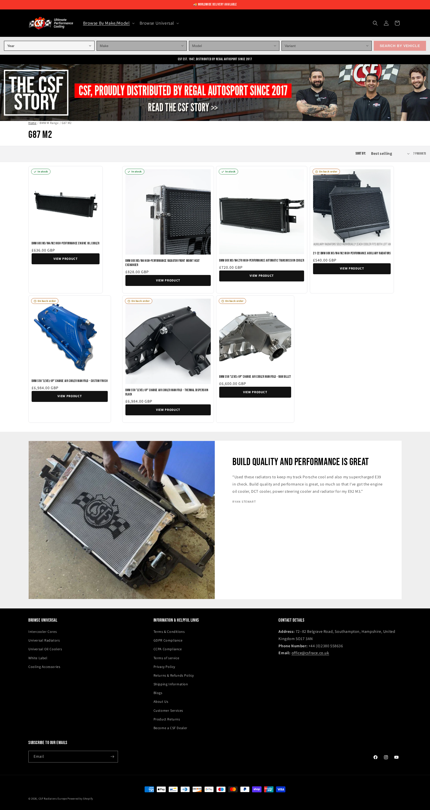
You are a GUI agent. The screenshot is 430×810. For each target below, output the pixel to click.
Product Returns (167, 719)
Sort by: (361, 154)
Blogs (158, 693)
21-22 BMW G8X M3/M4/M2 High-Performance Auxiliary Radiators (352, 253)
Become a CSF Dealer (170, 728)
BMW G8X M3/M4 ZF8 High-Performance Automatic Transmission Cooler (261, 261)
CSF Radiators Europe (53, 798)
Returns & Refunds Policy (174, 675)
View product (66, 259)
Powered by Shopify (80, 798)
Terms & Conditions (169, 631)
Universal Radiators (44, 640)
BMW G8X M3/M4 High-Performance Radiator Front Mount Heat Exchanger (162, 263)
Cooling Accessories (44, 666)
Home (32, 123)
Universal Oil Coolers (45, 649)
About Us (161, 701)
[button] (108, 23)
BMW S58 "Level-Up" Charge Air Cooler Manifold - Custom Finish (70, 381)
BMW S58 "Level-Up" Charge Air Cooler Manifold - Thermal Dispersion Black (167, 392)
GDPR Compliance (168, 640)
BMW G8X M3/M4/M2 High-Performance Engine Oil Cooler (66, 243)
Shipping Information (171, 684)
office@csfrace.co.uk (310, 652)
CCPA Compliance (168, 649)
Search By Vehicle (400, 46)
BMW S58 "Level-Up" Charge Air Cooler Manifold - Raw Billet (255, 377)
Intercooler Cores (42, 631)
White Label (38, 658)
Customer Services (168, 710)
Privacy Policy (164, 666)
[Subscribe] (112, 756)
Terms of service (166, 658)
